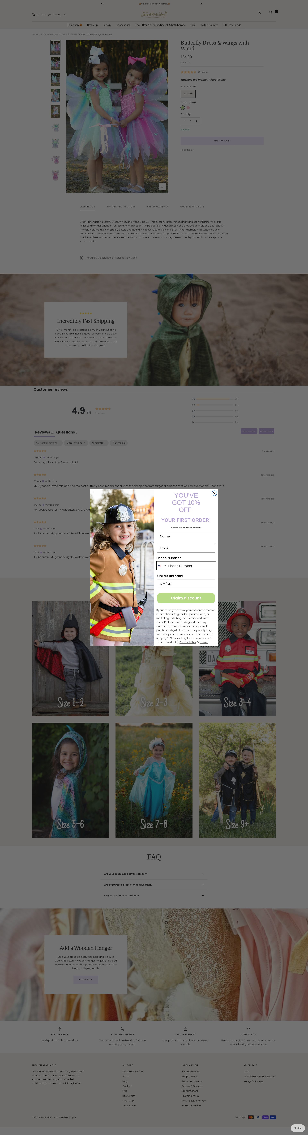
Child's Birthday (170, 576)
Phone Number (168, 558)
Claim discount (186, 598)
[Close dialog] (214, 493)
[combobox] (162, 565)
